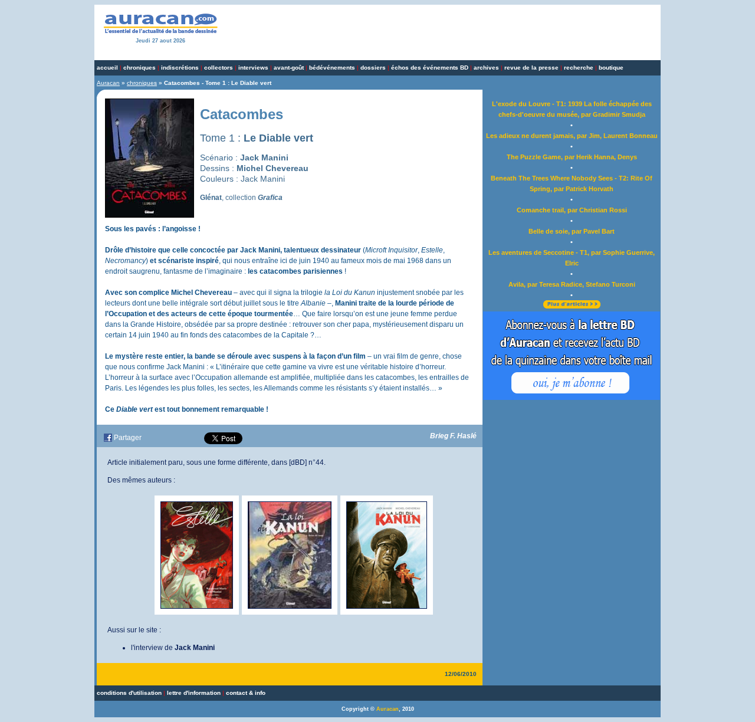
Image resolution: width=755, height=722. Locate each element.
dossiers (373, 67)
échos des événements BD (429, 67)
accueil (107, 67)
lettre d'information (194, 693)
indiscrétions (180, 67)
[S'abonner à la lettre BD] (571, 397)
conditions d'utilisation (129, 693)
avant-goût (289, 67)
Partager (128, 438)
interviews (253, 67)
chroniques (139, 67)
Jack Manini (195, 648)
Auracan (108, 83)
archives (486, 67)
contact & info (245, 693)
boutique (611, 67)
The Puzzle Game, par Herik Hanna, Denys (572, 156)
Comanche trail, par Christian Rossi (572, 210)
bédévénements (332, 67)
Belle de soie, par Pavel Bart (571, 231)
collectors (218, 67)
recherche (578, 67)
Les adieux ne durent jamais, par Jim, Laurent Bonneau (572, 135)
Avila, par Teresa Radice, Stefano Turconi (571, 284)
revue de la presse (531, 67)
